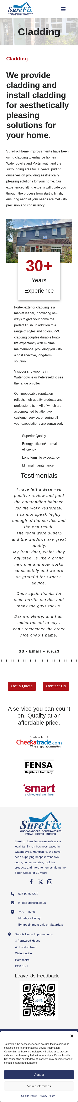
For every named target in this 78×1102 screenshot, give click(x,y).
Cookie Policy (29, 1096)
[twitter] (40, 881)
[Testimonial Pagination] (1, 660)
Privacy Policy (47, 1096)
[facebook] (31, 881)
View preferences (39, 1086)
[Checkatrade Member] (39, 732)
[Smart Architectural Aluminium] (39, 779)
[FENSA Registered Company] (39, 755)
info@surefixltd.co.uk (32, 902)
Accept (39, 1074)
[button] (72, 1036)
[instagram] (49, 881)
